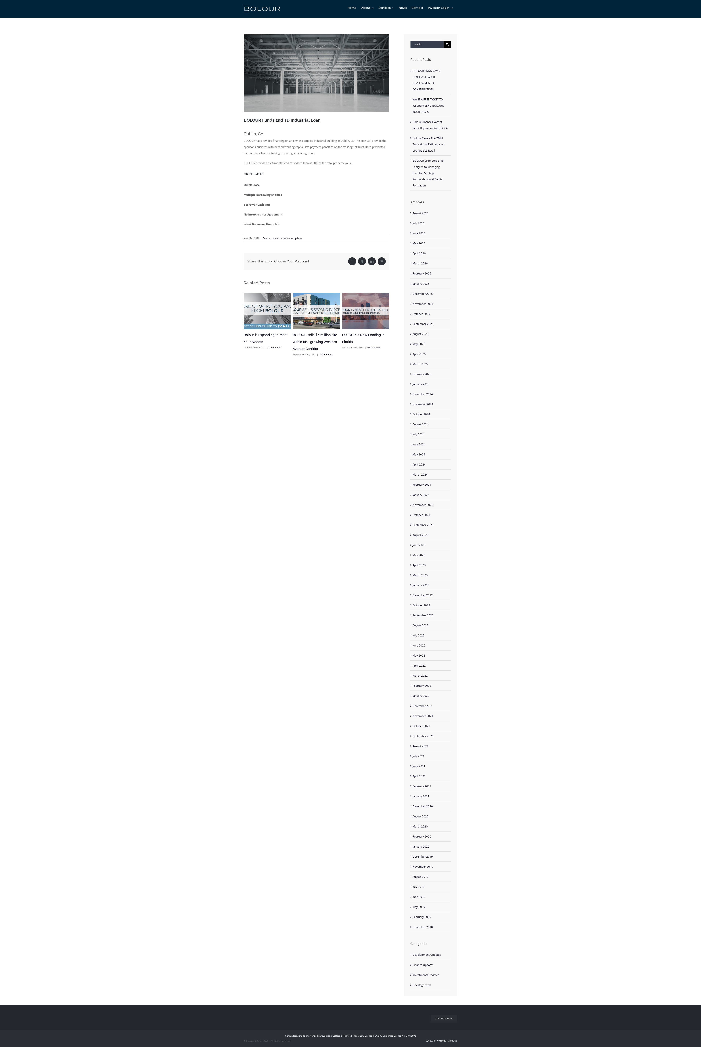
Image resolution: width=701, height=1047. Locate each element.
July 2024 (418, 434)
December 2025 (423, 293)
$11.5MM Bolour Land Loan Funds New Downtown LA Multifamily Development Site (365, 342)
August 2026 (420, 213)
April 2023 (419, 565)
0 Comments (277, 354)
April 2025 (419, 354)
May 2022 (419, 655)
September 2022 (423, 615)
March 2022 (420, 675)
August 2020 (420, 816)
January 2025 (421, 384)
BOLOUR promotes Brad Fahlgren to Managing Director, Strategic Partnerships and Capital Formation (428, 173)
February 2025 (422, 374)
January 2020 (421, 846)
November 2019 (423, 866)
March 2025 (420, 364)
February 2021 (422, 786)
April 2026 (419, 253)
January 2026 (421, 283)
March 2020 (420, 826)
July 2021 (418, 756)
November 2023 (423, 505)
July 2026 (418, 223)
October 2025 (421, 314)
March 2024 (420, 474)
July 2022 (418, 635)
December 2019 (423, 856)
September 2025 (423, 324)
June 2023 (419, 545)
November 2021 (423, 716)
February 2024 (422, 484)
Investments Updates (291, 238)
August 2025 (420, 334)
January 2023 (421, 585)
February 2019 (422, 917)
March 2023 (420, 575)
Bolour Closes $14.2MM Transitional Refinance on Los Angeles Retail (428, 144)
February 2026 (422, 273)
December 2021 (423, 706)
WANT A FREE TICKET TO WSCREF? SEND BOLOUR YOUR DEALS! (428, 106)
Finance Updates (271, 238)
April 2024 (419, 464)
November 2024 (423, 404)
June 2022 (419, 645)
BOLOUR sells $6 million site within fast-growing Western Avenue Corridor (266, 342)
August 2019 (420, 876)
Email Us (451, 1040)
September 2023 (423, 525)
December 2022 (423, 595)
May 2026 (419, 243)
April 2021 (419, 776)
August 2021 (420, 746)
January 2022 (421, 695)
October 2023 (421, 515)
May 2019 (419, 907)
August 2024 (420, 424)
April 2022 (419, 665)
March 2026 (420, 263)
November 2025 (423, 304)
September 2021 (423, 736)
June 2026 (419, 233)
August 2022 (420, 625)
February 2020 (422, 836)
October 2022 (421, 605)
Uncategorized (422, 985)
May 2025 (419, 344)
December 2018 (423, 927)
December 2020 (423, 806)
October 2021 (421, 726)
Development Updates (427, 954)
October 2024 (421, 414)
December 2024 (423, 394)
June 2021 (419, 766)
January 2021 (421, 796)
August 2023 (420, 535)
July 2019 (418, 886)
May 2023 (419, 555)
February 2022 (422, 685)
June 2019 (419, 897)
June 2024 (419, 444)
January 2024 (421, 495)
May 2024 (419, 454)
